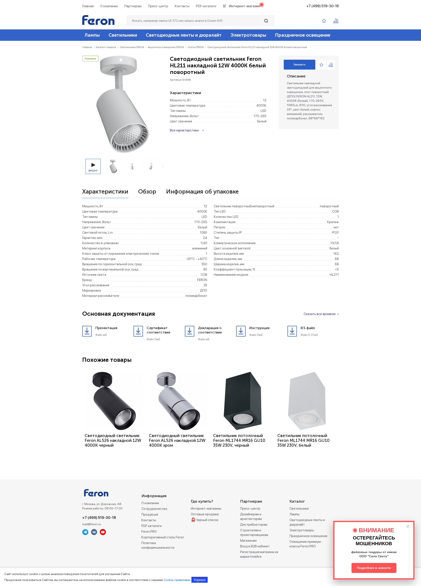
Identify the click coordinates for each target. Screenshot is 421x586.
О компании (109, 6)
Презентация (106, 328)
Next (162, 167)
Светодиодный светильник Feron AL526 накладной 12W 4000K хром (177, 440)
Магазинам (248, 541)
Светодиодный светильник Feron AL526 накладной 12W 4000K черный (113, 440)
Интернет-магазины (206, 509)
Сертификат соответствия (158, 330)
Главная (88, 6)
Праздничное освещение (302, 35)
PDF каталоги (206, 6)
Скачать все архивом (319, 314)
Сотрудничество (154, 509)
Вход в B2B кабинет (255, 546)
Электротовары (248, 35)
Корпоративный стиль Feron (162, 537)
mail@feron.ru (91, 524)
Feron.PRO (149, 532)
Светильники (123, 35)
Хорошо (199, 580)
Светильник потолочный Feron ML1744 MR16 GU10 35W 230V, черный (239, 440)
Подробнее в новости (374, 568)
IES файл (308, 328)
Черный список (207, 520)
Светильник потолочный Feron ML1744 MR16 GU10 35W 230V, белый (303, 440)
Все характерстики (184, 130)
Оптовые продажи (205, 514)
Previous (83, 167)
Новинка (90, 58)
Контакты (182, 6)
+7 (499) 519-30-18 (322, 6)
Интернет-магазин (244, 6)
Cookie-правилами (177, 580)
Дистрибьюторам (253, 525)
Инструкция (259, 328)
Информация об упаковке (202, 191)
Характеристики (105, 191)
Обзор (147, 191)
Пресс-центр (158, 6)
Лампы (92, 35)
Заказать (299, 64)
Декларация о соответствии (210, 330)
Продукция (149, 514)
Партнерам (132, 6)
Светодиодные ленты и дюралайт (184, 35)
